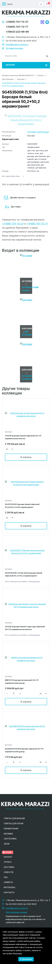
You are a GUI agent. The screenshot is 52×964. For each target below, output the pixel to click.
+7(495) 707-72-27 (17, 21)
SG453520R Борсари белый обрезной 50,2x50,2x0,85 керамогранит (22, 505)
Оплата (7, 862)
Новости (8, 872)
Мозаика (8, 834)
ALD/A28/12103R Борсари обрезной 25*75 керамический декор (24, 750)
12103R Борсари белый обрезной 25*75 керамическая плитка (23, 437)
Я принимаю (26, 959)
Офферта (8, 882)
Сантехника (10, 839)
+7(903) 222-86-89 (17, 31)
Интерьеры (9, 887)
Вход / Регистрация (42, 4)
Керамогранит (11, 828)
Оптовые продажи (14, 48)
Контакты (9, 892)
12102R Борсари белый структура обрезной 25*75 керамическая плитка (25, 627)
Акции (8, 852)
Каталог (10, 65)
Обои (6, 844)
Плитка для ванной (14, 818)
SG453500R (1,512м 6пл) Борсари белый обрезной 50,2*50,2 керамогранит (23, 574)
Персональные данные (16, 912)
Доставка (15, 206)
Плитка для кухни (13, 823)
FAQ (5, 877)
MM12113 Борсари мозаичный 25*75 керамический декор (22, 681)
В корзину (26, 457)
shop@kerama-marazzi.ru (17, 44)
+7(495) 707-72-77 (17, 26)
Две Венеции (7, 79)
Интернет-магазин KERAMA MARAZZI (18, 75)
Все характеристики (11, 176)
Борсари (21, 79)
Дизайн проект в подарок (23, 197)
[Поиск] (47, 56)
